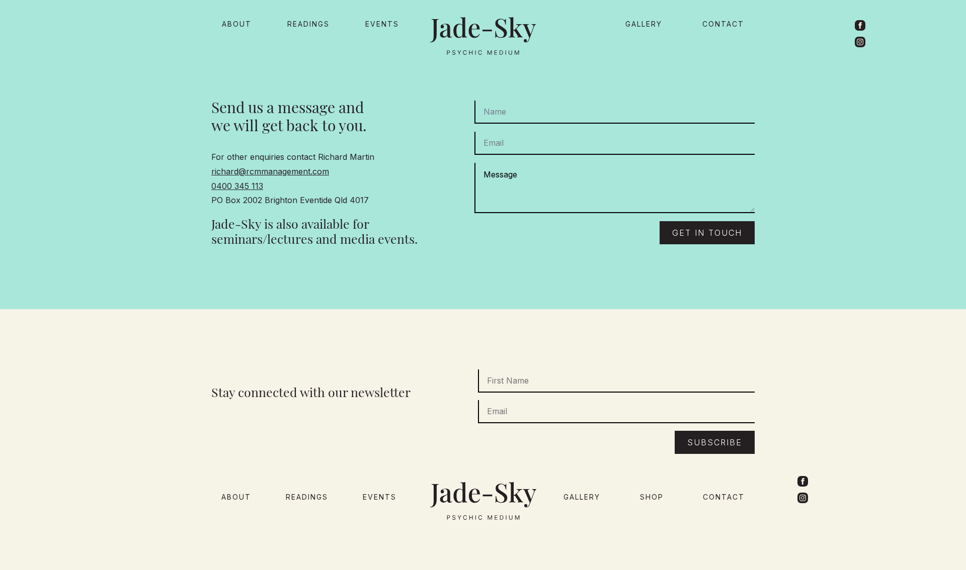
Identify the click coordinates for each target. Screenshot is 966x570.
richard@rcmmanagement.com (270, 171)
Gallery (643, 24)
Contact (723, 24)
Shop (652, 497)
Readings (308, 24)
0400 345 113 (237, 186)
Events (382, 24)
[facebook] (860, 25)
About (237, 24)
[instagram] (860, 42)
